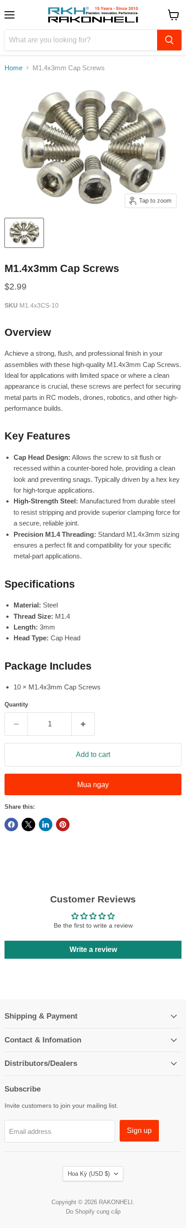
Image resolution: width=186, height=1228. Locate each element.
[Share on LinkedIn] (45, 824)
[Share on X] (28, 824)
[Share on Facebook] (11, 824)
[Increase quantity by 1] (83, 724)
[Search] (169, 40)
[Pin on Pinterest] (63, 824)
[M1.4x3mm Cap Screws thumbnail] (24, 232)
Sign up (139, 1130)
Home (14, 68)
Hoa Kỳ (89, 1173)
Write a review (93, 949)
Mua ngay (93, 784)
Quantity (16, 704)
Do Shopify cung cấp (93, 1211)
